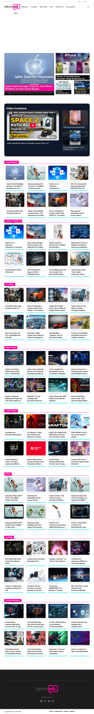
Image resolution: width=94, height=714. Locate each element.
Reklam (72, 711)
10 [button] (44, 93)
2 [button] (13, 93)
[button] (6, 72)
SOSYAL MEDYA (70, 7)
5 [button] (25, 93)
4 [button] (21, 93)
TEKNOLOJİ (24, 7)
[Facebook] (41, 701)
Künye (51, 711)
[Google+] (48, 701)
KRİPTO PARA (43, 7)
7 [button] (33, 93)
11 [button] (48, 93)
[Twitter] (45, 701)
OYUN (51, 7)
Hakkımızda (58, 711)
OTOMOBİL (34, 7)
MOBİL (16, 7)
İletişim (66, 711)
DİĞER (15, 13)
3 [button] (17, 93)
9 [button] (40, 93)
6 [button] (29, 93)
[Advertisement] (47, 36)
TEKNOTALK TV (59, 7)
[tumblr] (52, 701)
